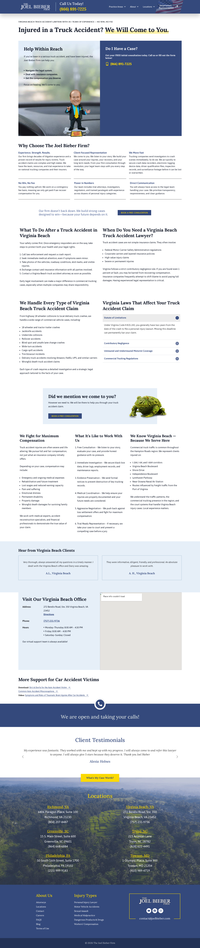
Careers (40, 915)
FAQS (38, 919)
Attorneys (41, 902)
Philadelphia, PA (58, 855)
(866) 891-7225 (73, 9)
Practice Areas (116, 6)
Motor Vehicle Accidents (86, 906)
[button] (23, 757)
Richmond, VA (58, 807)
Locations (147, 6)
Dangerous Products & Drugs (89, 919)
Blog (38, 924)
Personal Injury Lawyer (85, 902)
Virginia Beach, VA (140, 807)
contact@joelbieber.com (154, 918)
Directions (49, 614)
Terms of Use (42, 928)
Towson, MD (139, 855)
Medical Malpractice (84, 915)
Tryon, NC (140, 831)
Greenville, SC (58, 831)
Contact (40, 911)
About (133, 6)
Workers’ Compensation (86, 924)
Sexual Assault (81, 911)
